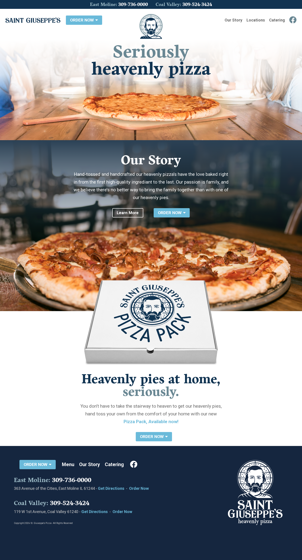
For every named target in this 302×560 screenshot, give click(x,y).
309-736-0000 (133, 5)
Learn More (128, 212)
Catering (277, 20)
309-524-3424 (197, 5)
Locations (256, 20)
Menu (68, 464)
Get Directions (111, 488)
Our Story (233, 20)
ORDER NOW (82, 20)
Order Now (139, 488)
